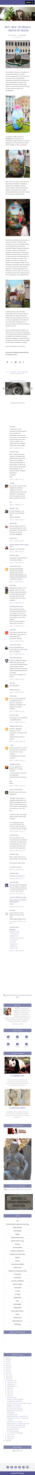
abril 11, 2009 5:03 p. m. (17, 581)
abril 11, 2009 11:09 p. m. (17, 760)
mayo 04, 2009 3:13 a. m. (17, 878)
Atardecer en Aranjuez (14, 1407)
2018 (7, 1362)
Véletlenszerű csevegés (17, 938)
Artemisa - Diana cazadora (15, 1399)
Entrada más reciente (12, 995)
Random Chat (14, 948)
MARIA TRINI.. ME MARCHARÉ (16, 1425)
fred (11, 426)
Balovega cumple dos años (17, 1237)
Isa (10, 483)
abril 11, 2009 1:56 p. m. (17, 551)
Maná (17, 1301)
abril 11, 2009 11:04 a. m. (17, 520)
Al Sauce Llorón (11, 1397)
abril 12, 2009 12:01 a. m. (17, 831)
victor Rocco (14, 645)
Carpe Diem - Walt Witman (17, 1281)
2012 (7, 1373)
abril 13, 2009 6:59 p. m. (17, 869)
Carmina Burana (17, 1277)
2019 (7, 1360)
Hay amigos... (11, 1412)
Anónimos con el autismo (15, 1421)
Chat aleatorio (14, 944)
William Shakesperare (17, 1321)
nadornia (12, 882)
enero (9, 1438)
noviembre (10, 1382)
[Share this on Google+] (11, 362)
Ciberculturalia (14, 658)
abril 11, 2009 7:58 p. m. (17, 692)
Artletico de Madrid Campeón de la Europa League (17, 1224)
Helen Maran (14, 566)
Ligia (11, 630)
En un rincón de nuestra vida (16, 1427)
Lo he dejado (17, 1294)
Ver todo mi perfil (17, 1024)
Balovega (17, 1234)
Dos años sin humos (17, 1284)
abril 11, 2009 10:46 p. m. (17, 741)
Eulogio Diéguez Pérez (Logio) (19, 544)
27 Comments (17, 37)
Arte (7, 372)
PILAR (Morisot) (15, 606)
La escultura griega (13, 1431)
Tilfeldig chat (13, 946)
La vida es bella (17, 1287)
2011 (7, 1375)
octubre (9, 1384)
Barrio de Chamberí (17, 1247)
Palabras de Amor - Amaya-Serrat (17, 1416)
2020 (7, 1358)
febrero (9, 1437)
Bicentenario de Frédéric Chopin (17, 1254)
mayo (9, 1394)
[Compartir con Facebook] (23, 362)
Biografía (17, 1257)
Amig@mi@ (13, 764)
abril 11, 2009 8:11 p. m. (17, 711)
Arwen (12, 696)
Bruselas (17, 1261)
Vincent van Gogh (18, 1317)
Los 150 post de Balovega (14, 1433)
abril (8, 1395)
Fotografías (25, 372)
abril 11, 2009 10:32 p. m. (17, 722)
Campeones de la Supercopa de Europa (17, 1271)
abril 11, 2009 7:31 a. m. (17, 479)
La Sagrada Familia (13, 1429)
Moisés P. (12, 508)
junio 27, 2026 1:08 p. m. (17, 950)
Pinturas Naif (19, 373)
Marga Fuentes (14, 726)
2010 (7, 1377)
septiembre (11, 1386)
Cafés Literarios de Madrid (17, 1264)
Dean (11, 585)
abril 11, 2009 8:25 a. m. (17, 505)
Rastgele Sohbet (14, 931)
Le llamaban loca (12, 1414)
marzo (9, 1435)
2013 (7, 1371)
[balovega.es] (17, 1133)
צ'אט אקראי (13, 942)
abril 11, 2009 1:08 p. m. (17, 541)
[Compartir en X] (6, 362)
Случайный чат (14, 934)
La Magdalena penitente (14, 1401)
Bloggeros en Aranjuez (14, 1405)
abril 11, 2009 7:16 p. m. (17, 641)
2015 (7, 1367)
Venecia (17, 1314)
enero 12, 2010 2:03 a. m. (17, 893)
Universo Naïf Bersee (16, 897)
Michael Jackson (17, 1307)
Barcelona (17, 1244)
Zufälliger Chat (14, 936)
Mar (11, 683)
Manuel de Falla (17, 1297)
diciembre (10, 1380)
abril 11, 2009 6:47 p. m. (17, 626)
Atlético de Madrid (17, 1227)
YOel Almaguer (17, 1324)
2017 (7, 1364)
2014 (7, 1369)
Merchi (12, 523)
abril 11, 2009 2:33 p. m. (17, 562)
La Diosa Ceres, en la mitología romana (19, 1403)
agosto (9, 1388)
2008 (7, 1440)
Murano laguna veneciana (17, 1311)
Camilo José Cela (17, 1267)
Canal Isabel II (17, 1274)
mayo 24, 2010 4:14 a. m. (17, 906)
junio (9, 1392)
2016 (7, 1365)
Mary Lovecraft (14, 789)
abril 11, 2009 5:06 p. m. (17, 603)
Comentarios (12, 372)
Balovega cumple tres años (17, 1241)
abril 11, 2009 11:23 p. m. (17, 786)
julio (8, 1390)
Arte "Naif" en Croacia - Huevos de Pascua (17, 1419)
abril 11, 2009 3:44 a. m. (17, 448)
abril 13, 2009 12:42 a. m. (17, 850)
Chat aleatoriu (14, 940)
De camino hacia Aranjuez (15, 1409)
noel (11, 910)
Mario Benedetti (17, 1304)
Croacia (19, 372)
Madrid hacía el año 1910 (15, 1411)
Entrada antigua (24, 995)
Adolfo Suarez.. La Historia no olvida (18, 1423)
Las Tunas (17, 1291)
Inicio (17, 996)
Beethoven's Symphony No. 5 (17, 1251)
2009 (7, 1379)
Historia (13, 373)
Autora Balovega (17, 1231)
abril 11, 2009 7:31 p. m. (17, 679)
